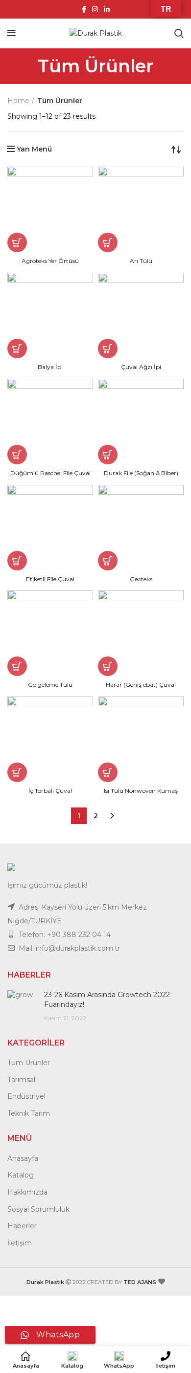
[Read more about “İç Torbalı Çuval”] (17, 772)
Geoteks (141, 579)
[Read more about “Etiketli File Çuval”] (17, 560)
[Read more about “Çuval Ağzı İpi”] (108, 348)
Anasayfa (22, 1158)
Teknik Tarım (28, 1113)
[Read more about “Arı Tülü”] (108, 242)
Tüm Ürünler (28, 1062)
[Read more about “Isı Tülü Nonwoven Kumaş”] (108, 772)
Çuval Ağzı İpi (141, 366)
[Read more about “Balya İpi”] (17, 348)
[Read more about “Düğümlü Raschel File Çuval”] (17, 454)
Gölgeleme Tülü (50, 684)
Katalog (20, 1175)
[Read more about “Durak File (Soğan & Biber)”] (108, 454)
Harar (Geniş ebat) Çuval (141, 684)
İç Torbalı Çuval (50, 790)
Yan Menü (34, 149)
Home (18, 100)
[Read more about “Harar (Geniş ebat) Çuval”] (108, 666)
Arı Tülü (141, 260)
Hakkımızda (27, 1192)
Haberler (22, 1225)
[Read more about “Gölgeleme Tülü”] (17, 666)
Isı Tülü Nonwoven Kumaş (141, 790)
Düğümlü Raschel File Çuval (50, 473)
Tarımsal (21, 1079)
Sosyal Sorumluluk (38, 1209)
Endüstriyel (26, 1096)
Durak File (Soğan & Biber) (141, 473)
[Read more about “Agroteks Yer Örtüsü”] (17, 242)
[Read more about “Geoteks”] (108, 560)
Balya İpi (50, 366)
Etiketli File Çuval (50, 579)
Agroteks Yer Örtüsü (50, 260)
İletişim (19, 1243)
